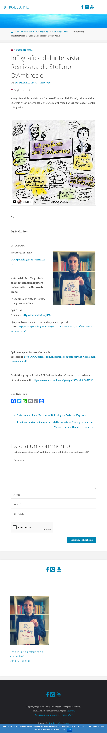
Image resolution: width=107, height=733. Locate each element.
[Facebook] (82, 7)
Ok (70, 730)
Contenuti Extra (60, 31)
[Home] (12, 31)
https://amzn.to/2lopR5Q (37, 315)
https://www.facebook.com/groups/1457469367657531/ (63, 380)
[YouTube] (92, 7)
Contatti (70, 710)
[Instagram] (87, 7)
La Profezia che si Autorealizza (32, 31)
